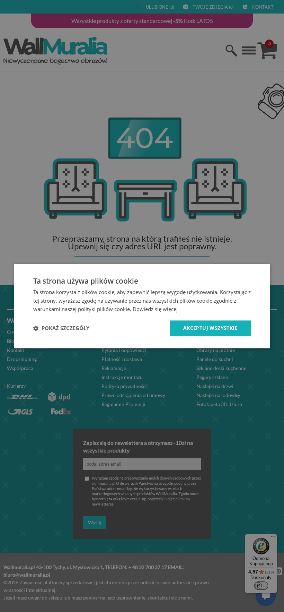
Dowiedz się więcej (155, 309)
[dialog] (142, 306)
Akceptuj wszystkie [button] (210, 328)
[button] (61, 328)
